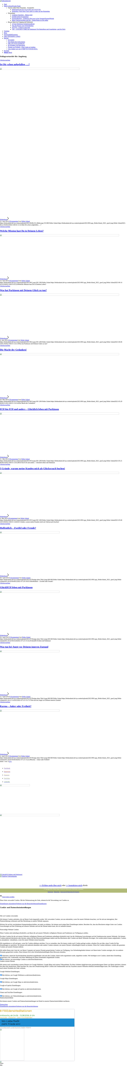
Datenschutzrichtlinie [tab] (6, 998)
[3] (59, 354)
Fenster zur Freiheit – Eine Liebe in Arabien (21, 47)
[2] (59, 295)
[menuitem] (65, 4)
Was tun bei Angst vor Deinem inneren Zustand (24, 647)
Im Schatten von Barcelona (16, 45)
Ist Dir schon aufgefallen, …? (15, 64)
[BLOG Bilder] (39, 69)
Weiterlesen (3, 219)
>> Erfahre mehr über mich (50, 885)
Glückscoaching (5, 60)
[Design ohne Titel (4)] (30, 533)
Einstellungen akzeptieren (8, 903)
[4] (59, 414)
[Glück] (11, 874)
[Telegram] (8, 876)
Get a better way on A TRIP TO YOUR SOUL (23, 49)
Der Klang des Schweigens (16, 42)
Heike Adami (25, 221)
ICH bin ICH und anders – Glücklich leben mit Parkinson (29, 409)
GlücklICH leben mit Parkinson (16, 587)
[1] (59, 236)
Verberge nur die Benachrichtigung (27, 903)
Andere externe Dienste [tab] (7, 961)
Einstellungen (42, 903)
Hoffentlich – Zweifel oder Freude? (18, 528)
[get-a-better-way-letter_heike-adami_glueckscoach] (30, 815)
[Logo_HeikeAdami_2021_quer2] (5, 1)
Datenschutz (57, 892)
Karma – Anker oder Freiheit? (15, 706)
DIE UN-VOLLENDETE (16, 43)
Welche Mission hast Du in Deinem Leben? (22, 231)
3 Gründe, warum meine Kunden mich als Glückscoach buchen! (32, 468)
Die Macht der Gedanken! (13, 349)
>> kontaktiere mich (74, 885)
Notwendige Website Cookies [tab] (9, 929)
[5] (59, 473)
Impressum (50, 892)
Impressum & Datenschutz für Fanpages (69, 892)
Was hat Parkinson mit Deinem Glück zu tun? (23, 290)
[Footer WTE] (15, 786)
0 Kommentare (13, 221)
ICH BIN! (11, 40)
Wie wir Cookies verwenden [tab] (9, 916)
